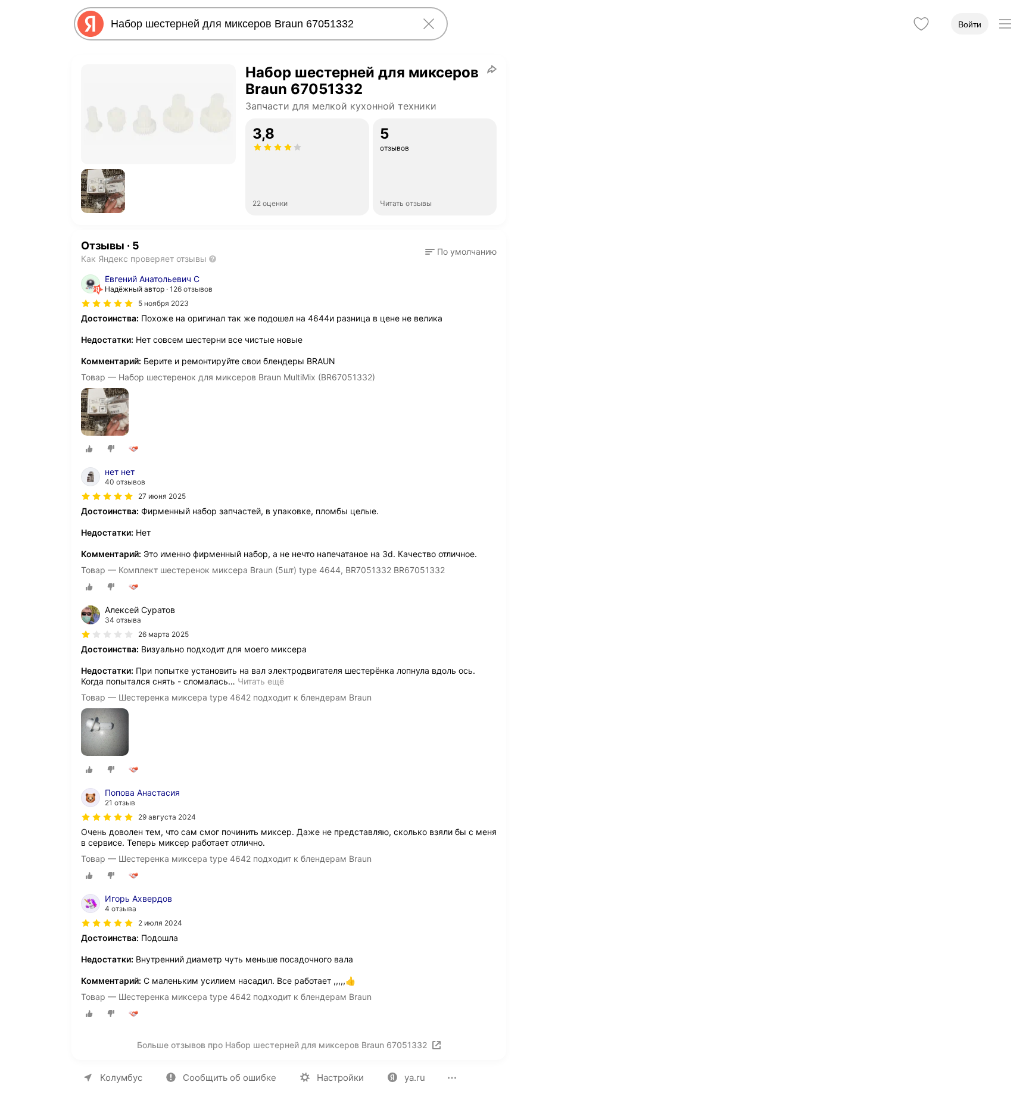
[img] (107, 303)
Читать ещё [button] (261, 681)
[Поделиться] (492, 69)
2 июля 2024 (160, 922)
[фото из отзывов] (105, 412)
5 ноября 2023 (163, 303)
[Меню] (1005, 24)
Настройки (340, 1077)
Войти (969, 24)
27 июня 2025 (162, 496)
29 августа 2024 (167, 816)
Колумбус (121, 1077)
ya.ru (414, 1077)
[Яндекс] (90, 24)
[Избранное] (921, 24)
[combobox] (258, 23)
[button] (103, 191)
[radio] (89, 449)
